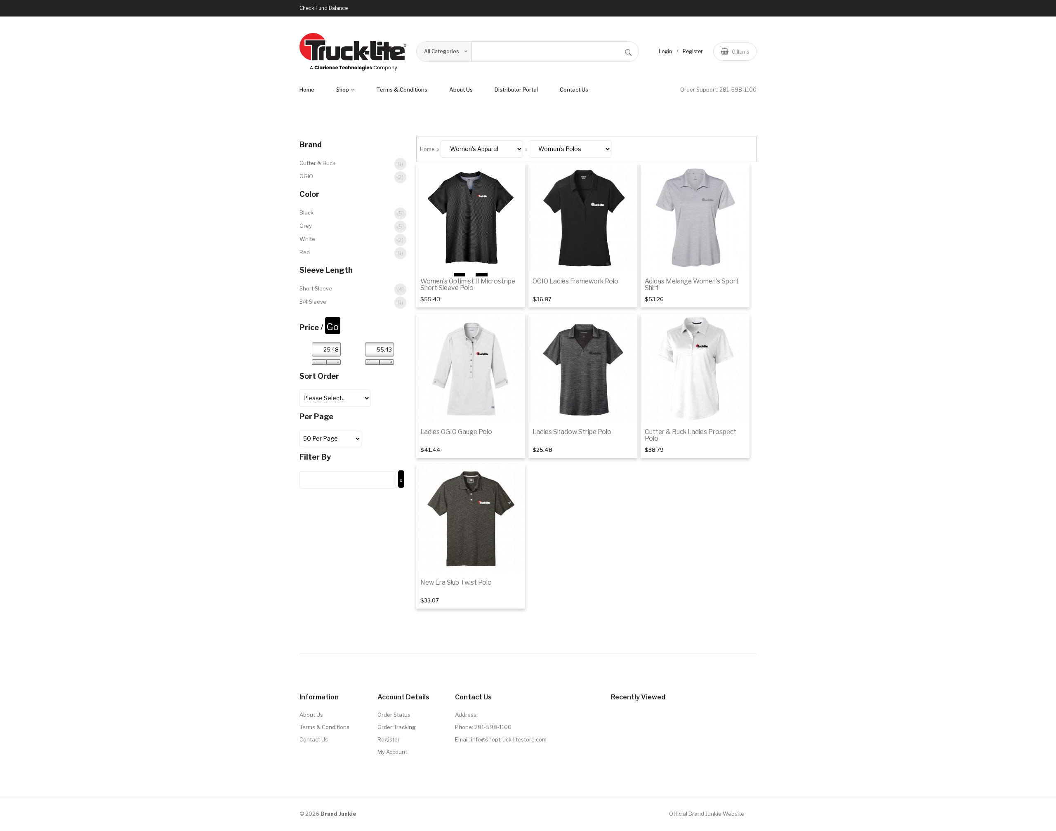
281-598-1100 (738, 89)
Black (351, 213)
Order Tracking (396, 727)
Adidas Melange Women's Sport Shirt (692, 284)
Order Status (393, 714)
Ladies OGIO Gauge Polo (456, 432)
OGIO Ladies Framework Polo (575, 281)
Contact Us (574, 89)
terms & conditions (401, 89)
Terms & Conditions (324, 727)
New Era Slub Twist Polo (456, 582)
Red (351, 252)
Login (665, 51)
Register (693, 51)
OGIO (351, 176)
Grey (351, 226)
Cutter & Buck (351, 163)
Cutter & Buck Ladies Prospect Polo (690, 435)
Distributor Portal (516, 89)
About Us (311, 714)
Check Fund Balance (323, 8)
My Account (392, 751)
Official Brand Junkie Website (706, 813)
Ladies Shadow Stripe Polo (572, 432)
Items (740, 52)
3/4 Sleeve (351, 302)
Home (306, 89)
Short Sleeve (351, 289)
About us (461, 89)
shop (343, 89)
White (351, 239)
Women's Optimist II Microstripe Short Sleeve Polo (467, 284)
